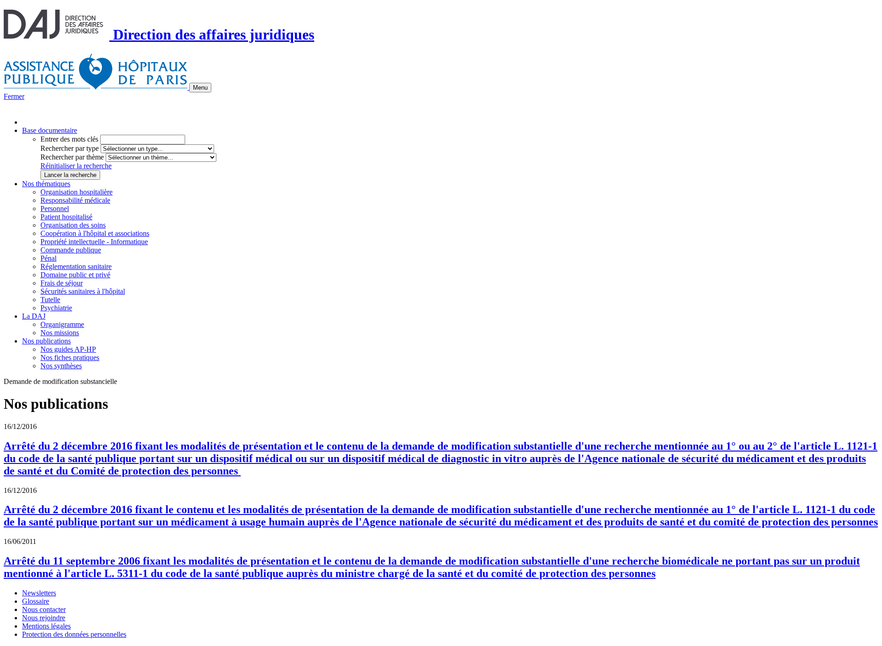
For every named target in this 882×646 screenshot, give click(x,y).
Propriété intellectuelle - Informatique (94, 242)
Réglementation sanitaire (76, 266)
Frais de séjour (61, 283)
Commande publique (70, 250)
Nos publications (46, 341)
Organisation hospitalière (76, 192)
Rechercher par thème (72, 157)
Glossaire (35, 601)
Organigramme (62, 324)
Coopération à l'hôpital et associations (94, 233)
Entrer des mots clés (69, 139)
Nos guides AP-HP (68, 349)
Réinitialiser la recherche (76, 166)
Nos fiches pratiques (69, 357)
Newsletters (39, 593)
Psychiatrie (56, 308)
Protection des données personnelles (74, 634)
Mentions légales (46, 626)
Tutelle (50, 299)
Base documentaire (49, 130)
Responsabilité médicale (75, 200)
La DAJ (33, 316)
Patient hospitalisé (66, 217)
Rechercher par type (69, 148)
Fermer (14, 96)
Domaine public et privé (75, 275)
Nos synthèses (61, 366)
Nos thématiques (46, 184)
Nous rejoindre (43, 618)
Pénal (48, 258)
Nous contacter (44, 609)
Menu (200, 87)
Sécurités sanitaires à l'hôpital (82, 291)
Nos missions (59, 333)
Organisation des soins (73, 225)
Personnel (54, 208)
